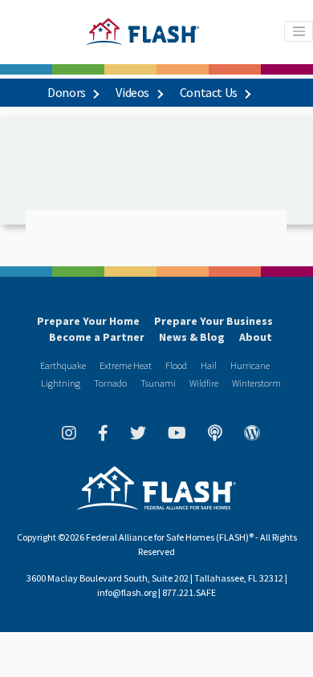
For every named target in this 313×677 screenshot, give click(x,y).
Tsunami (158, 383)
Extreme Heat (126, 365)
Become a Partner (96, 337)
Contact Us (210, 92)
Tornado (110, 383)
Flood (176, 365)
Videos (133, 92)
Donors (67, 92)
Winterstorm (256, 383)
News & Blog (192, 337)
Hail (209, 365)
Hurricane (250, 365)
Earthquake (63, 365)
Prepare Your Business (213, 321)
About (255, 337)
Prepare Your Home (88, 321)
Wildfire (203, 383)
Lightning (60, 383)
